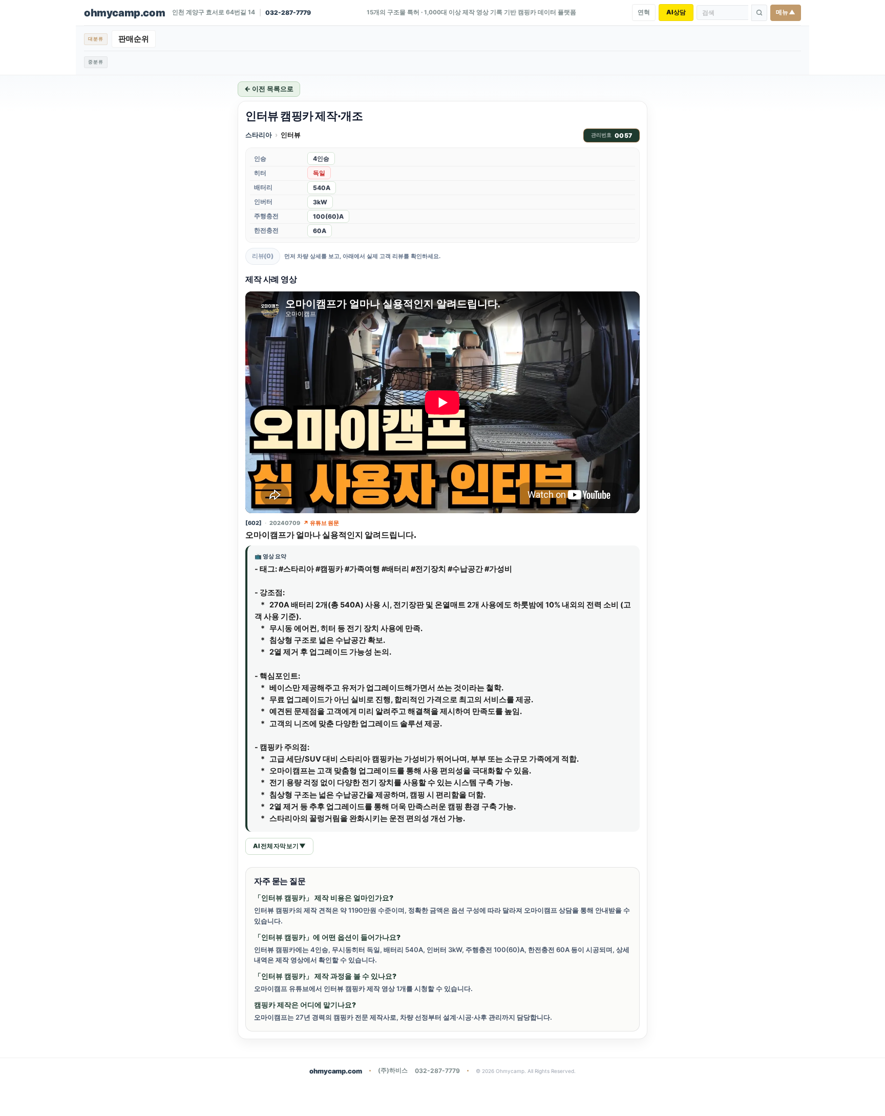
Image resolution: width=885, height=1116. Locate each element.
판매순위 (133, 39)
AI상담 (676, 12)
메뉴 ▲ (785, 12)
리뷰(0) (262, 256)
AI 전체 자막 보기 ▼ (279, 846)
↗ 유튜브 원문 (321, 523)
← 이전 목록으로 (268, 89)
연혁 (644, 12)
